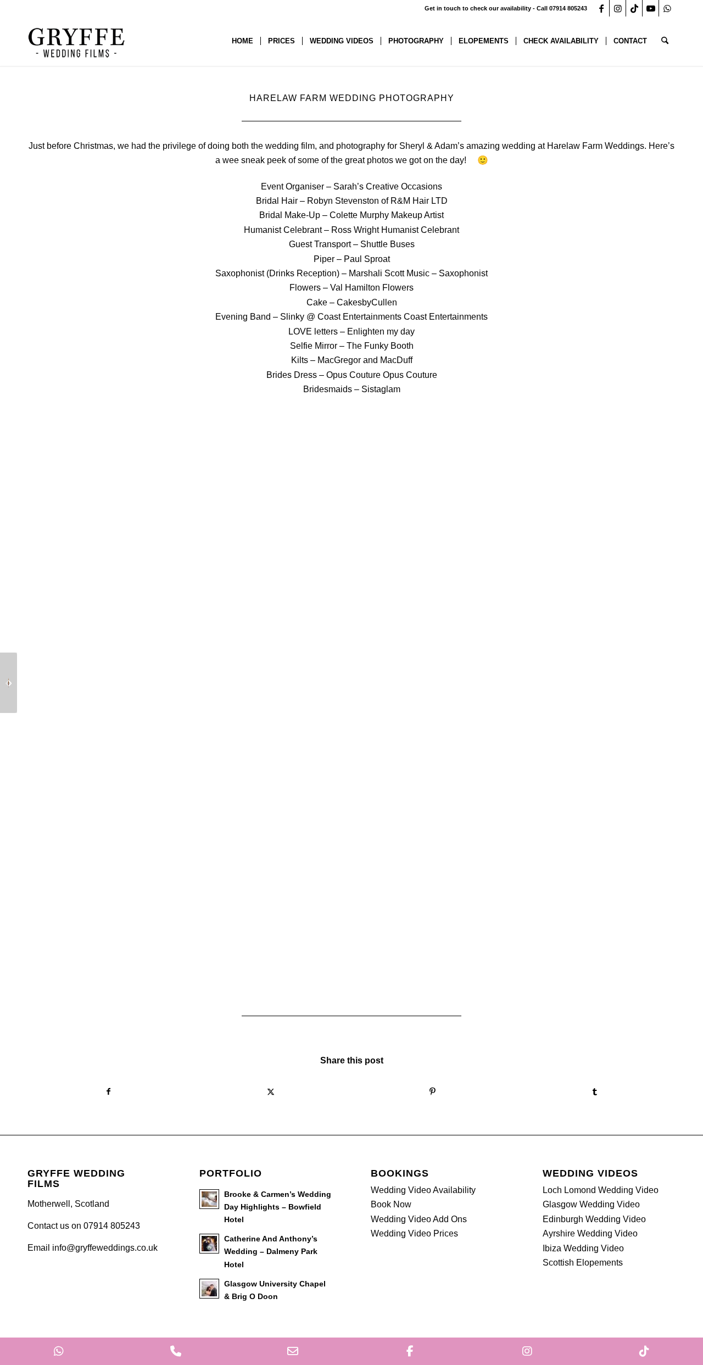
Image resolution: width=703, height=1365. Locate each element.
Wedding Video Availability (423, 1190)
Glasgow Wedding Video (591, 1204)
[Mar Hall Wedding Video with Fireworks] (8, 683)
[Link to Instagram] (618, 8)
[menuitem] (242, 41)
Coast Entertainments (446, 316)
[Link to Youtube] (651, 8)
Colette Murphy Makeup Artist (387, 215)
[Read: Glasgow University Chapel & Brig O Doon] (209, 1289)
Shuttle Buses (387, 244)
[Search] (665, 41)
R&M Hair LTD (419, 200)
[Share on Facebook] (108, 1091)
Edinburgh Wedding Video (594, 1219)
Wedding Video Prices (414, 1233)
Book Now (391, 1204)
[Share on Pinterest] (433, 1091)
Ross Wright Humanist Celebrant (395, 230)
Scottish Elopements (583, 1262)
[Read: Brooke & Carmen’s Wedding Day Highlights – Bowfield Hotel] (209, 1199)
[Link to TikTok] (634, 8)
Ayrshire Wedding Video (590, 1233)
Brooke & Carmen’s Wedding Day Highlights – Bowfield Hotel (277, 1207)
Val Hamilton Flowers (372, 287)
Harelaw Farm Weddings (595, 146)
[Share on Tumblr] (595, 1091)
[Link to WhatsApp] (667, 8)
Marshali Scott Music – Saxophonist (418, 273)
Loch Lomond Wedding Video (601, 1190)
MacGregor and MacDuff (364, 360)
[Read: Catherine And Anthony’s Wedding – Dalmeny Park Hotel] (209, 1243)
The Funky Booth (380, 345)
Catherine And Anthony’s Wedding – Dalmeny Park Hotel (270, 1251)
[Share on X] (270, 1091)
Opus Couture (410, 375)
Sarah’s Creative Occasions (387, 186)
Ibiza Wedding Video (583, 1248)
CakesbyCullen (367, 302)
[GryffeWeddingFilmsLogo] (76, 41)
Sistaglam (380, 389)
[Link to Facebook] (601, 8)
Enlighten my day (381, 331)
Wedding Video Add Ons (419, 1219)
